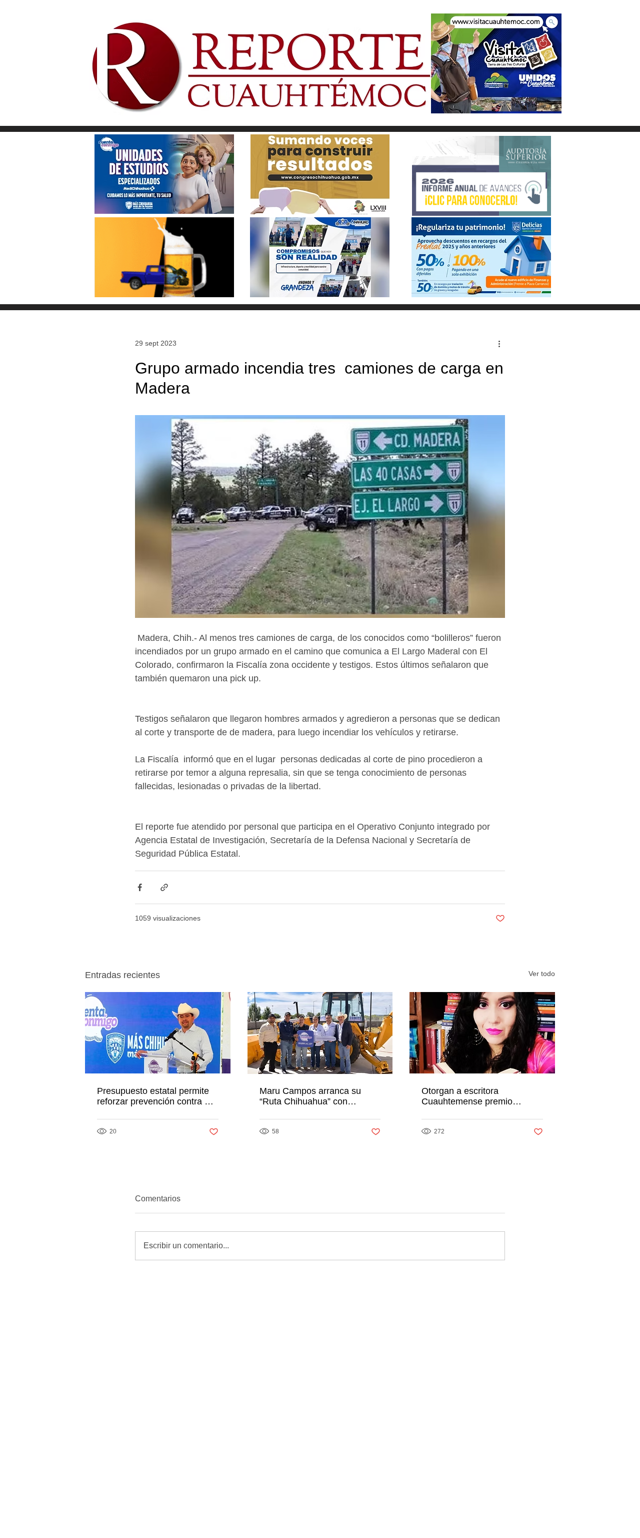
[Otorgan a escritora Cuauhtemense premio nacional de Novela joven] (482, 1032)
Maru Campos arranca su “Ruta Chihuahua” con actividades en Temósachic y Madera (317, 1096)
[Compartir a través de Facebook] (139, 887)
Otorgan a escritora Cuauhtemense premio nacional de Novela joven (472, 1096)
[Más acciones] (499, 343)
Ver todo (541, 974)
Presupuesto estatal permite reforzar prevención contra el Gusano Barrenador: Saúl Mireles (154, 1096)
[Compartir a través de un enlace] (164, 887)
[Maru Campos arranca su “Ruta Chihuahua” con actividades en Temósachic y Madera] (320, 1033)
